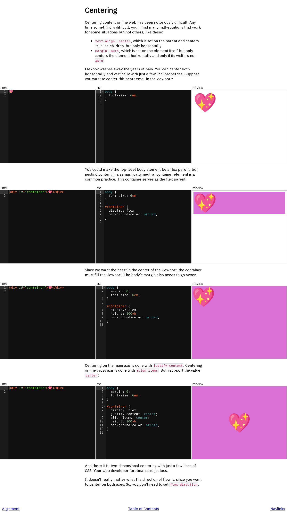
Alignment (11, 508)
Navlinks (277, 508)
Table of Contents (143, 508)
